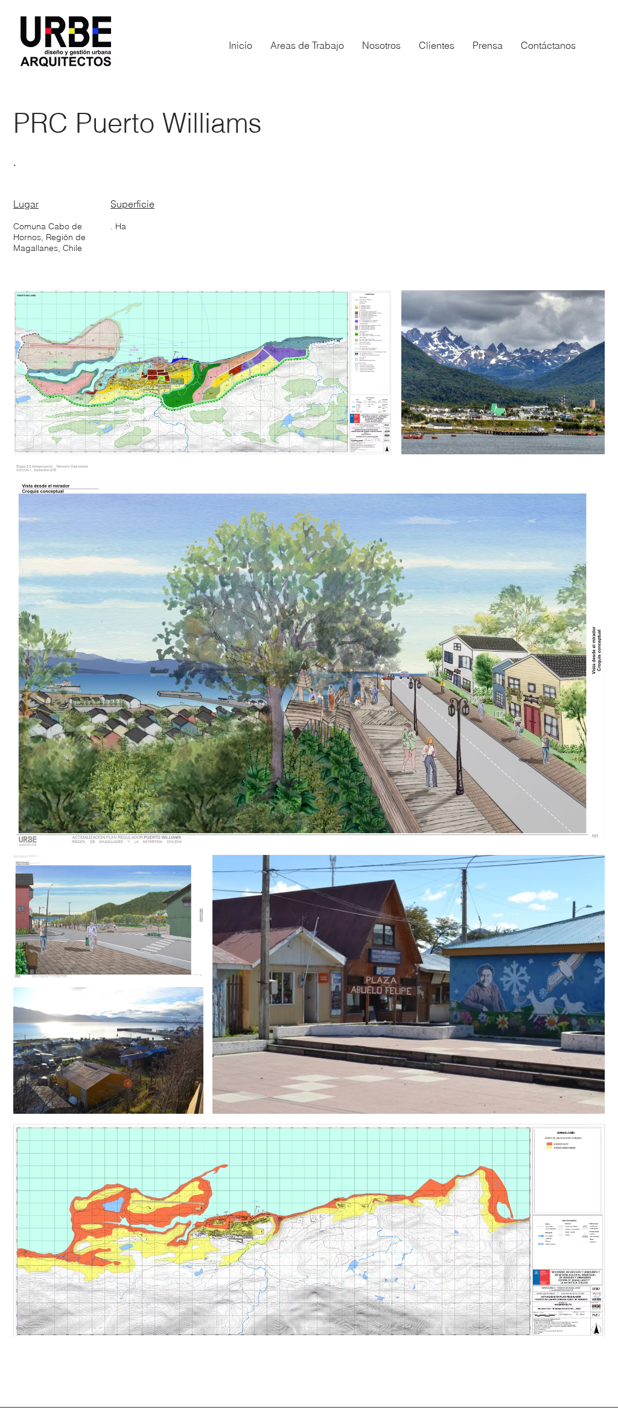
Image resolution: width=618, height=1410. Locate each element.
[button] (307, 45)
